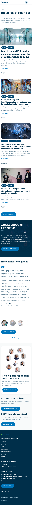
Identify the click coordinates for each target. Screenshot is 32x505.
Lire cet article (4, 68)
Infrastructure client (6, 451)
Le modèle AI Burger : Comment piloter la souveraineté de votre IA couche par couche (15, 191)
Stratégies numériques (15, 140)
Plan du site (3, 495)
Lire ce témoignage (8, 331)
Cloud (2, 446)
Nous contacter (7, 485)
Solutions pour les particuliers (8, 466)
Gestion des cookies (14, 497)
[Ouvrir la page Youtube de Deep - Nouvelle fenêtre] (8, 491)
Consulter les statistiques (9, 248)
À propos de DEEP (7, 424)
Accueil (2, 9)
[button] (26, 2)
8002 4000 (6, 474)
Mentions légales (4, 497)
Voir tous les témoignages (9, 337)
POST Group (4, 464)
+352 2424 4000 (7, 476)
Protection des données (19, 495)
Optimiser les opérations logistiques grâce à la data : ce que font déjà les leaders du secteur (16, 102)
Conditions (10, 495)
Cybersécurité (4, 449)
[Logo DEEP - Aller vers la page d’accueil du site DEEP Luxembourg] (4, 2)
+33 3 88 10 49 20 (7, 478)
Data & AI (4, 47)
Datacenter (4, 454)
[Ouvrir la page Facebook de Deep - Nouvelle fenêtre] (5, 491)
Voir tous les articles (8, 214)
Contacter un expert (9, 389)
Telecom (3, 456)
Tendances (10, 47)
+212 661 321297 (7, 481)
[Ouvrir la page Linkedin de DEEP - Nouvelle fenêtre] (2, 491)
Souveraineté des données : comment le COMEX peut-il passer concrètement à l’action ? (16, 146)
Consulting (3, 441)
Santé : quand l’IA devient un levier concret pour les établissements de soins (15, 54)
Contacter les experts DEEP (10, 408)
